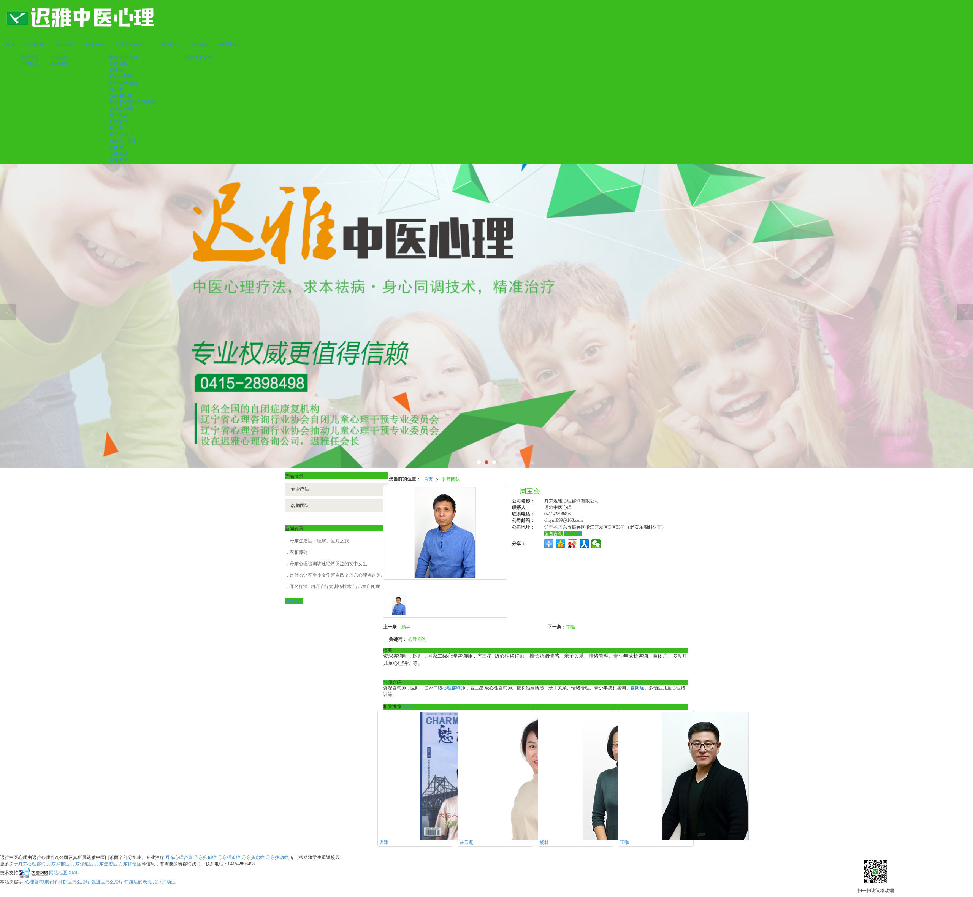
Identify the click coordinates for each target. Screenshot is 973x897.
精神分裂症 (120, 76)
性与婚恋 (118, 115)
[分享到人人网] (584, 543)
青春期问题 (120, 95)
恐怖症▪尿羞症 (123, 83)
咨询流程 (199, 44)
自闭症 (116, 147)
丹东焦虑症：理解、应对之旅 (319, 541)
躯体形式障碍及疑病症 (132, 102)
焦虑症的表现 (138, 881)
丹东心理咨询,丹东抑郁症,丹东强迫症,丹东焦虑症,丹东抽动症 (79, 864)
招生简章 (95, 44)
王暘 (570, 626)
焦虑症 (116, 70)
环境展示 (30, 63)
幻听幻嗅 (118, 63)
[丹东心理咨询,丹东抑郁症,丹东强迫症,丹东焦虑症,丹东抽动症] (486, 316)
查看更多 (294, 601)
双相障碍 (299, 552)
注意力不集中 (123, 141)
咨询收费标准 (198, 57)
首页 (10, 44)
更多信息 (573, 533)
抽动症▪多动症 (123, 57)
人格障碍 (118, 154)
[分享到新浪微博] (572, 543)
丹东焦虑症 (253, 857)
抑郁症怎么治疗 (74, 881)
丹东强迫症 (229, 857)
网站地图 (58, 872)
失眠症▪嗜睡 (121, 108)
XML (73, 872)
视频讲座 (59, 63)
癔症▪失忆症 (121, 134)
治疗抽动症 (164, 881)
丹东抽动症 (277, 857)
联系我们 (229, 44)
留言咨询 (553, 533)
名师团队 (59, 57)
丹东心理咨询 (179, 857)
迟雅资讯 (118, 160)
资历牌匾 (30, 57)
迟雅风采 (65, 44)
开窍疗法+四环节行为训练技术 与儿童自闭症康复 (339, 586)
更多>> (408, 706)
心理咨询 (417, 639)
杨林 (405, 626)
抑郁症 (116, 128)
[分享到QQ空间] (561, 543)
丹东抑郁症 (205, 857)
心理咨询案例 (129, 44)
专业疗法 (170, 44)
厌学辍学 (118, 121)
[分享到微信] (596, 543)
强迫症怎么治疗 (107, 881)
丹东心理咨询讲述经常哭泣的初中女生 (328, 563)
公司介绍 (35, 44)
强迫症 (116, 89)
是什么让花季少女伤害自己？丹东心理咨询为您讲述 (342, 575)
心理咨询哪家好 (41, 881)
